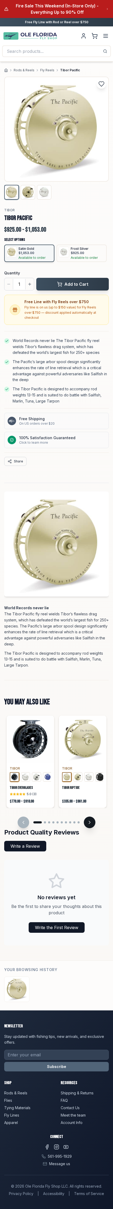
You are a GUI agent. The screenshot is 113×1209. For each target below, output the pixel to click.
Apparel (11, 1122)
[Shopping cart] (94, 36)
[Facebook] (47, 1147)
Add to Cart (76, 284)
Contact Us (70, 1107)
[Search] (105, 51)
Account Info (72, 1122)
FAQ (64, 1100)
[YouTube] (66, 1147)
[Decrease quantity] (8, 284)
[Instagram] (56, 1147)
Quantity (12, 273)
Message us (59, 1163)
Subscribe (56, 1066)
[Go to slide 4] (53, 822)
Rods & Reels (24, 70)
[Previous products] (23, 822)
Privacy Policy (21, 1193)
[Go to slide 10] (79, 822)
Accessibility (53, 1193)
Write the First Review (56, 927)
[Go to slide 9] (74, 822)
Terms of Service (89, 1193)
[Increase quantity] (29, 284)
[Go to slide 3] (49, 822)
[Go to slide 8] (70, 822)
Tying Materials (17, 1107)
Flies (8, 1100)
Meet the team (73, 1115)
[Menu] (105, 36)
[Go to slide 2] (45, 822)
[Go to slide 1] (37, 822)
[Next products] (89, 822)
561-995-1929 (60, 1156)
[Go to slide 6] (62, 822)
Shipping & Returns (77, 1093)
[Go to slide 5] (57, 822)
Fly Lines (11, 1115)
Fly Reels (47, 70)
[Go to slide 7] (66, 822)
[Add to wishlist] (101, 84)
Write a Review (25, 846)
